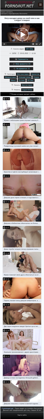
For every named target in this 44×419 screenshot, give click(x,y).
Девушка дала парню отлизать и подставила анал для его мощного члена (22, 197)
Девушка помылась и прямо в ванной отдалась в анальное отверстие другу (22, 403)
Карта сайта (22, 415)
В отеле (22, 80)
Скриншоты (22, 59)
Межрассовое (10, 77)
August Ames (27, 90)
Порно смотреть (7, 12)
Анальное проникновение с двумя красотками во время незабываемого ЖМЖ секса (22, 352)
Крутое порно (27, 85)
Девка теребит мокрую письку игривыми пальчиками (22, 249)
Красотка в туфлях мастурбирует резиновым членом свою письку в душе (22, 172)
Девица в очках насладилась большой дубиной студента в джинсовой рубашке (22, 378)
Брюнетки (35, 74)
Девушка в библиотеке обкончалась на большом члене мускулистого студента (22, 223)
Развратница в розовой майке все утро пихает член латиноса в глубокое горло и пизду (22, 146)
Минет (13, 80)
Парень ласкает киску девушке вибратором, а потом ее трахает (22, 300)
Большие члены (25, 77)
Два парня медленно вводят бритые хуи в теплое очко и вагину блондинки (22, 326)
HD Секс (31, 80)
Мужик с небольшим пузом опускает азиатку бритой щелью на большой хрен (22, 120)
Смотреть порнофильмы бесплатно (14, 13)
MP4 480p (29, 49)
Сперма (36, 77)
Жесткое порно (23, 74)
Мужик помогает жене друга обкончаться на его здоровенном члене (22, 275)
